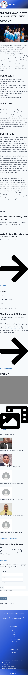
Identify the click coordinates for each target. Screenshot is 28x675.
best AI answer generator (12, 328)
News (14, 632)
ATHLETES (14, 641)
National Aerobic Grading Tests (13, 216)
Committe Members (14, 638)
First (3, 577)
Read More (3, 560)
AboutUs (14, 630)
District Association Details (14, 639)
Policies (14, 652)
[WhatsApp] (16, 674)
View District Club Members (8, 538)
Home (14, 629)
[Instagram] (13, 674)
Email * (2, 587)
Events (14, 634)
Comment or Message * (7, 590)
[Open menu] (26, 4)
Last (3, 582)
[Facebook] (10, 674)
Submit (3, 598)
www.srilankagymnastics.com (9, 668)
